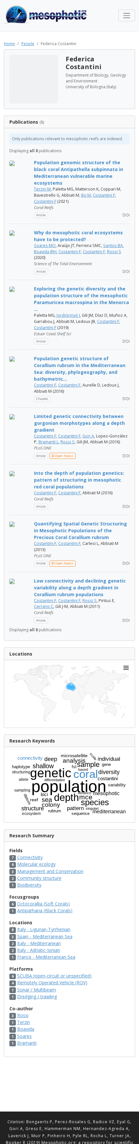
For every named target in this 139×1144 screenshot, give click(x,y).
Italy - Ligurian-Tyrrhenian (43, 929)
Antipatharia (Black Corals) (44, 910)
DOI (126, 214)
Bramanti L (48, 442)
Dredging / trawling (37, 996)
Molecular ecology (36, 864)
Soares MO (45, 245)
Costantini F (104, 195)
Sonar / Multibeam (36, 990)
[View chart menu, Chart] (126, 667)
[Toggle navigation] (126, 15)
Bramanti (27, 1043)
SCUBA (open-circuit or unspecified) (54, 976)
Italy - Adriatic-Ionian (38, 950)
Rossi (22, 1015)
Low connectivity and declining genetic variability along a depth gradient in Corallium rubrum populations (80, 587)
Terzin (23, 1022)
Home (9, 43)
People (27, 43)
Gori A (88, 436)
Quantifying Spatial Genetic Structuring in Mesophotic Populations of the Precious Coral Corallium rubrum (80, 530)
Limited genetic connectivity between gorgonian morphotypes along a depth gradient (79, 423)
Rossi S (114, 251)
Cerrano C (43, 606)
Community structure (39, 878)
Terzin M (42, 189)
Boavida (25, 1029)
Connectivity (30, 857)
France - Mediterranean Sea (46, 957)
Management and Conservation (50, 871)
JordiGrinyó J (68, 315)
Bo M (86, 195)
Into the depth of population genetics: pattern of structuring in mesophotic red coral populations (79, 480)
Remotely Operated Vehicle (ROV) (52, 982)
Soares (24, 1036)
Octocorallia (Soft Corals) (43, 904)
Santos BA (113, 245)
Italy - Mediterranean (39, 943)
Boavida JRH (45, 251)
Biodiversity (29, 885)
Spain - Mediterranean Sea (44, 936)
